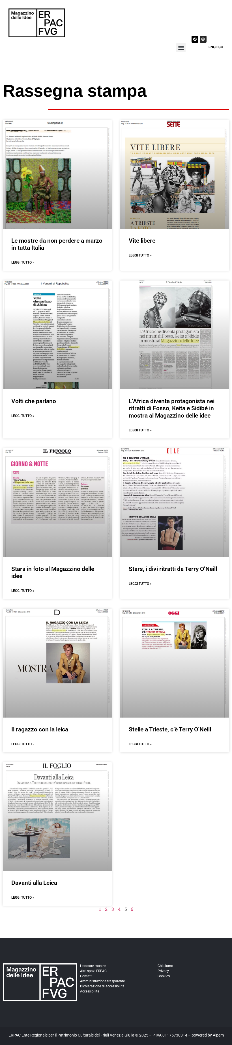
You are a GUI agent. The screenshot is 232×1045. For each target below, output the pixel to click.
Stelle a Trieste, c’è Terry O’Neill (170, 729)
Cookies (164, 976)
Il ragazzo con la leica (39, 729)
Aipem (218, 1035)
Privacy (163, 971)
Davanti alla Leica (34, 882)
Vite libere (142, 240)
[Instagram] (203, 39)
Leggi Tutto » (22, 262)
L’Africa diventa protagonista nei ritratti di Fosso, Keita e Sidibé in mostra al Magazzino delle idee (171, 408)
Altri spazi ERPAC (93, 971)
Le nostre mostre (93, 966)
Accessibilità (89, 991)
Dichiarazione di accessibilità (102, 986)
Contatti (86, 976)
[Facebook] (195, 39)
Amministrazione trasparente (102, 981)
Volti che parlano (33, 401)
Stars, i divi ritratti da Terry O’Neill (173, 569)
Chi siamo (165, 966)
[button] (181, 47)
